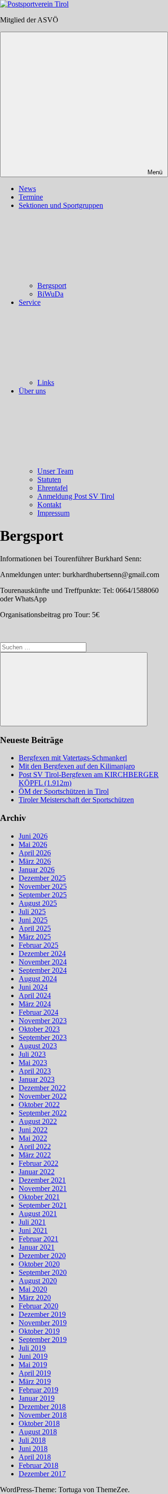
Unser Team (55, 471)
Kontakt (49, 505)
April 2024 (35, 995)
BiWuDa (50, 294)
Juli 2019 (32, 1348)
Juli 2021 (32, 1222)
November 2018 (43, 1415)
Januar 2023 (37, 1079)
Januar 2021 (37, 1247)
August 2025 (38, 903)
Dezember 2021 (42, 1180)
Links (45, 382)
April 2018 (35, 1457)
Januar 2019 (37, 1398)
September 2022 (43, 1113)
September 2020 (43, 1272)
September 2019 (43, 1339)
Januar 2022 (37, 1172)
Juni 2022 (33, 1130)
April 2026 (35, 853)
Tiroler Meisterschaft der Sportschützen (76, 800)
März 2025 (35, 937)
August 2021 (38, 1214)
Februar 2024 (38, 1012)
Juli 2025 (32, 912)
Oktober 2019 (39, 1331)
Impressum (53, 513)
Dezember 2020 (42, 1256)
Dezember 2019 (42, 1314)
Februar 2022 (38, 1163)
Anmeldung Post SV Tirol (75, 496)
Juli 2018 (32, 1440)
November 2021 (43, 1188)
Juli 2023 (32, 1054)
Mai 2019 (33, 1365)
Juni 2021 (33, 1230)
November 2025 (43, 886)
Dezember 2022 (42, 1088)
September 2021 (43, 1205)
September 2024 (43, 970)
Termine (31, 197)
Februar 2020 (38, 1306)
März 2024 (35, 1004)
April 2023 (35, 1071)
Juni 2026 (33, 836)
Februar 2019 (38, 1390)
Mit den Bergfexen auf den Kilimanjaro (77, 766)
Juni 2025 (33, 920)
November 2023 (43, 1021)
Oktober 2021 (39, 1197)
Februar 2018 (38, 1465)
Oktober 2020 (39, 1264)
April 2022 (35, 1146)
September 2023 (43, 1037)
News (27, 189)
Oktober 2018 (39, 1423)
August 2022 (38, 1121)
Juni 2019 (33, 1356)
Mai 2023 (33, 1063)
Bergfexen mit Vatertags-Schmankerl (73, 758)
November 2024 (43, 962)
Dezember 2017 (42, 1474)
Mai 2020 (33, 1289)
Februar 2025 (38, 945)
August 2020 (38, 1281)
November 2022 (43, 1096)
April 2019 (35, 1373)
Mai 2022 (33, 1138)
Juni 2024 (33, 987)
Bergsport (51, 285)
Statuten (49, 479)
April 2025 (35, 928)
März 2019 (35, 1381)
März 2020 (35, 1297)
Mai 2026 (33, 844)
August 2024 (38, 979)
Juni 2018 (33, 1449)
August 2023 (38, 1046)
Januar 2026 (37, 870)
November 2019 (43, 1323)
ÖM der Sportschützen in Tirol (64, 791)
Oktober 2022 (39, 1104)
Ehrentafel (52, 488)
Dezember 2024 (42, 953)
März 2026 (35, 861)
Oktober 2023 (39, 1029)
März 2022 (35, 1155)
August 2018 (38, 1432)
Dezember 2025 (42, 878)
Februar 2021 (38, 1239)
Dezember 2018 (42, 1407)
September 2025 (43, 895)
